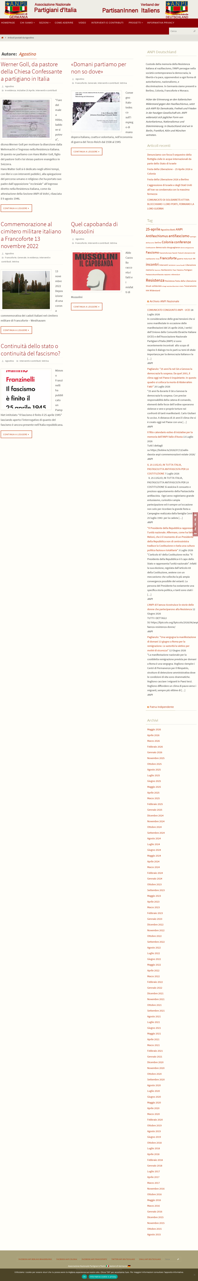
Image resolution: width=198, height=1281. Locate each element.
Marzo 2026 (153, 740)
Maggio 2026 (154, 729)
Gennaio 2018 (154, 1165)
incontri (152, 264)
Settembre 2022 (156, 941)
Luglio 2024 (153, 844)
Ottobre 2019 (154, 1125)
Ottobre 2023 (154, 884)
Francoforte (81, 82)
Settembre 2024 (156, 832)
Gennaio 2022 (154, 987)
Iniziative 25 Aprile (26, 90)
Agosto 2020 (154, 1085)
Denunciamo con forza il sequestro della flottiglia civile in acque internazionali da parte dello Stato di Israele (169, 159)
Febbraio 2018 (155, 1160)
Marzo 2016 (153, 1205)
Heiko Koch (188, 259)
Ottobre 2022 (154, 936)
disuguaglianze (173, 247)
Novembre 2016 (156, 1188)
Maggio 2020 (154, 1102)
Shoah (148, 286)
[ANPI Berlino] (195, 519)
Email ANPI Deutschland (150, 1259)
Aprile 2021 (153, 1039)
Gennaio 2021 (154, 1056)
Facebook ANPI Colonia (66, 1259)
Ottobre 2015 (154, 1228)
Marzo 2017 (153, 1182)
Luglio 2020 (153, 1091)
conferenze (182, 242)
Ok (84, 1276)
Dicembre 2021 (155, 993)
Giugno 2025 (154, 781)
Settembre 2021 (156, 1010)
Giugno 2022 (154, 959)
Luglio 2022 (153, 953)
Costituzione (150, 247)
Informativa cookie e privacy (103, 1276)
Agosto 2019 (154, 1131)
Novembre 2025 (156, 758)
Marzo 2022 (153, 976)
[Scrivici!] (195, 533)
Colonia (168, 242)
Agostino (27, 54)
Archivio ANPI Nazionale (164, 301)
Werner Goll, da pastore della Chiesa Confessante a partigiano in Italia (31, 71)
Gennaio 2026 (154, 752)
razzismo (167, 274)
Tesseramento (190, 286)
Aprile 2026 (153, 735)
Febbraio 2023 (155, 913)
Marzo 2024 (153, 867)
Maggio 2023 (154, 895)
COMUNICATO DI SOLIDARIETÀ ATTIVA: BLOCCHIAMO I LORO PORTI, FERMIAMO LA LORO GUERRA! (170, 204)
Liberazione (190, 265)
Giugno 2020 (154, 1096)
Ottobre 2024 (154, 827)
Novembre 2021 (156, 999)
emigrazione (189, 248)
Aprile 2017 (153, 1177)
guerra (180, 258)
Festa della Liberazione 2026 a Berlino (168, 179)
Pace (174, 270)
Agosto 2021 (154, 1016)
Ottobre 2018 (154, 1142)
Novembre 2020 (156, 1068)
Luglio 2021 (153, 1022)
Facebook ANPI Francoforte (94, 1259)
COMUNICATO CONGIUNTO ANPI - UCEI (168, 310)
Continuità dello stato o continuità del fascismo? (30, 349)
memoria (150, 270)
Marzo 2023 (153, 907)
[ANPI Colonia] (195, 524)
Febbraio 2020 (155, 1119)
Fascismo (152, 252)
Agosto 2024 (154, 838)
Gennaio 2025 (154, 809)
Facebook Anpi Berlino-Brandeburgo (35, 1259)
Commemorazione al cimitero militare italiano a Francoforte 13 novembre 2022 (31, 235)
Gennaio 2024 (154, 878)
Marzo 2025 (153, 798)
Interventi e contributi (46, 90)
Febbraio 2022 (155, 982)
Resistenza (155, 280)
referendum (175, 274)
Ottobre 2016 (154, 1194)
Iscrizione (172, 265)
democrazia (161, 247)
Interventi (163, 265)
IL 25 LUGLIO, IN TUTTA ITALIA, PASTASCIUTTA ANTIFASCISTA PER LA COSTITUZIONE (168, 469)
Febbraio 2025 (155, 804)
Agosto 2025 (154, 769)
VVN (147, 290)
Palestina (180, 270)
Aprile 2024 (153, 861)
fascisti (174, 253)
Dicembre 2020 (155, 1062)
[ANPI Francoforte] (195, 529)
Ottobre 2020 (154, 1073)
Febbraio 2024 (155, 873)
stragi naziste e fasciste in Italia (173, 286)
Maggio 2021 (154, 1033)
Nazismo (157, 270)
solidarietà (157, 286)
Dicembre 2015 (155, 1217)
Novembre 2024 (156, 821)
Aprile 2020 (153, 1108)
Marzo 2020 (153, 1114)
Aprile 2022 (153, 970)
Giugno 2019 (154, 1137)
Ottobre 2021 (154, 1005)
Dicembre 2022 (155, 924)
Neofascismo (166, 270)
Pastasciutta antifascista (155, 274)
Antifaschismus (157, 236)
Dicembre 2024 (155, 815)
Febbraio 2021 (155, 1050)
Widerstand (155, 290)
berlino (158, 242)
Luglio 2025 (153, 775)
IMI (194, 258)
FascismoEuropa (165, 253)
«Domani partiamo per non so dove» (98, 67)
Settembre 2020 (156, 1079)
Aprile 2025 (153, 792)
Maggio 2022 (154, 964)
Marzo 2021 (153, 1045)
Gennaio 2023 (154, 918)
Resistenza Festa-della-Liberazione (180, 281)
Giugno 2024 (154, 849)
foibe (157, 259)
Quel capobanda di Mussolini (94, 227)
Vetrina (123, 82)
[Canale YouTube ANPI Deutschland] (195, 515)
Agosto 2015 (154, 1234)
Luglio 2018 (153, 1148)
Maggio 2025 (154, 786)
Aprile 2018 (153, 1154)
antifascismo (178, 235)
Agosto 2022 (154, 947)
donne (182, 248)
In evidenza (10, 90)
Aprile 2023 (153, 901)
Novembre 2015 (156, 1223)
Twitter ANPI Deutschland (123, 1259)
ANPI (179, 229)
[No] (194, 1274)
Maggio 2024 (154, 855)
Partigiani (188, 270)
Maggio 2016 (154, 1200)
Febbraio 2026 (155, 746)
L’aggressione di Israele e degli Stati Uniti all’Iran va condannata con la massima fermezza (169, 189)
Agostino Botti (168, 229)
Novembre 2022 (156, 930)
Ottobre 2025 (154, 764)
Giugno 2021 (154, 1027)
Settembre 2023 (156, 890)
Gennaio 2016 (154, 1211)
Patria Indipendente (162, 707)
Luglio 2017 (153, 1171)
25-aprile (153, 229)
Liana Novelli (180, 265)
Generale (92, 82)
